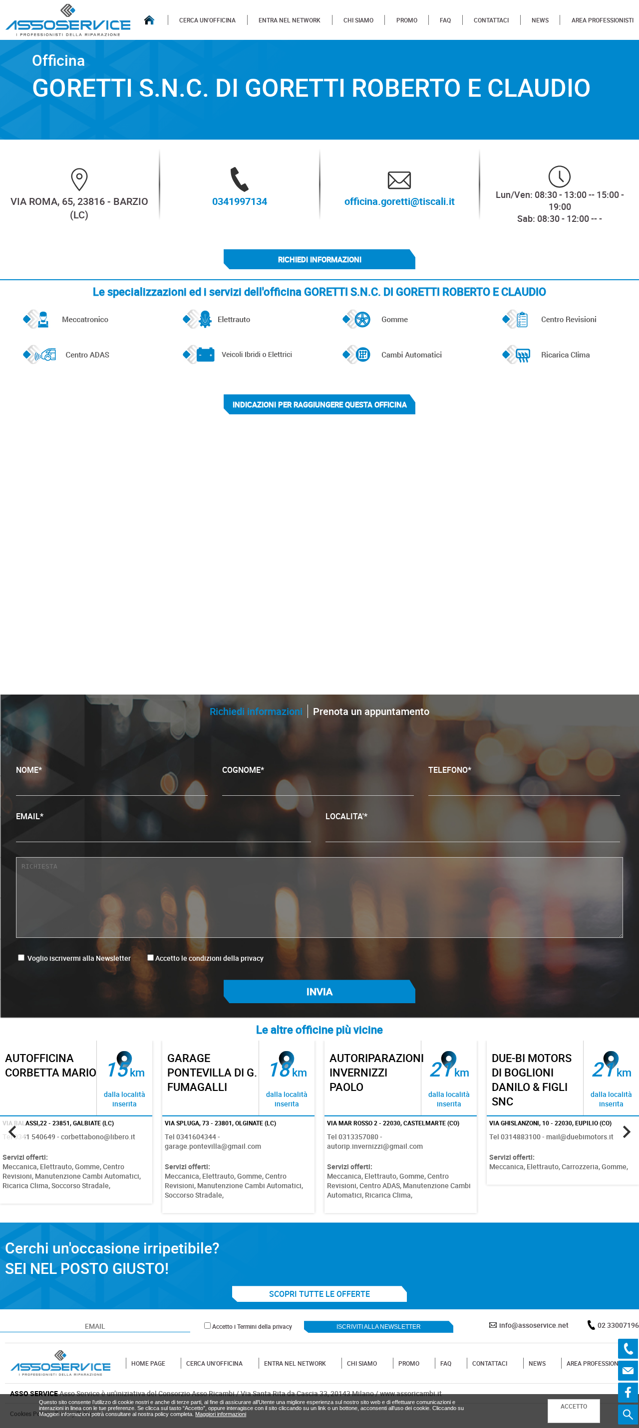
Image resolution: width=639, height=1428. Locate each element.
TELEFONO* (449, 769)
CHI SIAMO (358, 20)
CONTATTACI (491, 20)
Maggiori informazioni (220, 1414)
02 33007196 (618, 1325)
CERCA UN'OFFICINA (207, 20)
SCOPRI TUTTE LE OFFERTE (319, 1293)
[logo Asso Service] (67, 20)
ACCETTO (574, 1406)
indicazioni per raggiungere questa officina (320, 404)
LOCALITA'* (346, 816)
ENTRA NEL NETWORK (289, 20)
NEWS (540, 20)
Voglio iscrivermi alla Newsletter (78, 958)
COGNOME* (243, 769)
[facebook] (628, 1393)
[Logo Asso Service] (60, 1363)
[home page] (149, 19)
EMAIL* (29, 816)
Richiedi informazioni (319, 259)
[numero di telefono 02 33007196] (628, 1349)
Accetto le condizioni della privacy (209, 958)
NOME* (29, 769)
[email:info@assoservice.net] (628, 1371)
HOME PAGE (148, 1363)
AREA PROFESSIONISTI (603, 20)
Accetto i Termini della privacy (252, 1326)
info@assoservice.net (534, 1325)
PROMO (406, 20)
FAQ (445, 20)
